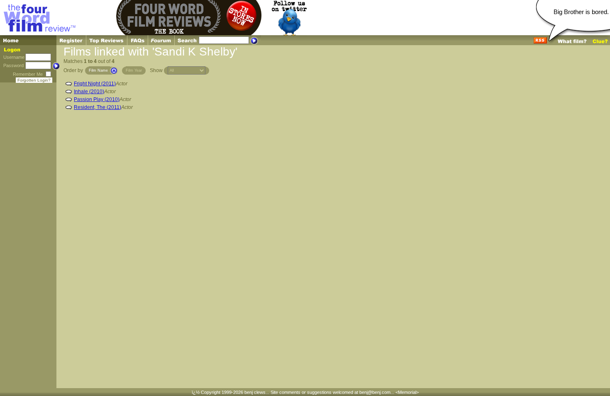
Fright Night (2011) (95, 84)
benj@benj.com (374, 392)
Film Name (98, 70)
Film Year (134, 70)
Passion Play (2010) (97, 99)
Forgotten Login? (34, 80)
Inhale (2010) (89, 91)
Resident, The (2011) (97, 107)
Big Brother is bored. (581, 12)
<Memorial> (407, 392)
